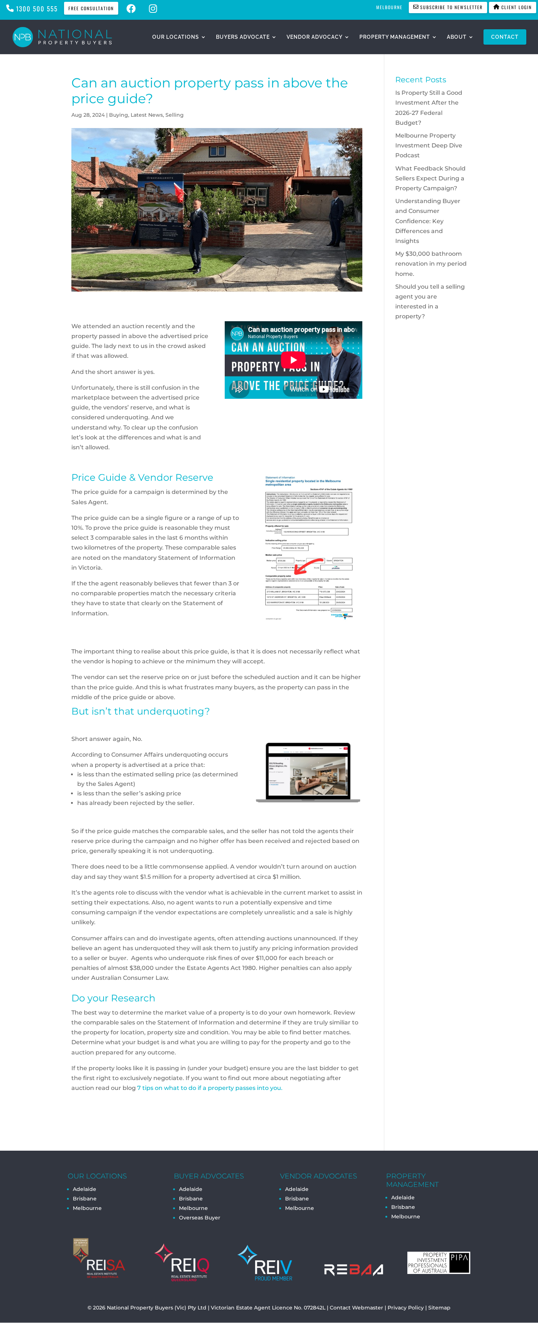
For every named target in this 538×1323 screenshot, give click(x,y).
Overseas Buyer (199, 1217)
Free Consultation (91, 8)
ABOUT (457, 37)
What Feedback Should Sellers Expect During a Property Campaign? (430, 178)
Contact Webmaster (356, 1307)
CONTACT (505, 37)
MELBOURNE (389, 7)
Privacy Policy (406, 1307)
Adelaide (190, 1189)
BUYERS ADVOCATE (243, 37)
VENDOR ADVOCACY (315, 37)
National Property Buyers (140, 1307)
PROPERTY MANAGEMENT (394, 37)
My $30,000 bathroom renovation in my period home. (431, 263)
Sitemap (439, 1307)
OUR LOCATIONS (175, 37)
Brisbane (85, 1198)
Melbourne (87, 1208)
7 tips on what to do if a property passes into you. (210, 1087)
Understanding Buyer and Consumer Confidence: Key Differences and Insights (427, 221)
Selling (174, 115)
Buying (118, 115)
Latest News (147, 115)
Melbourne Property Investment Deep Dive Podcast (428, 145)
